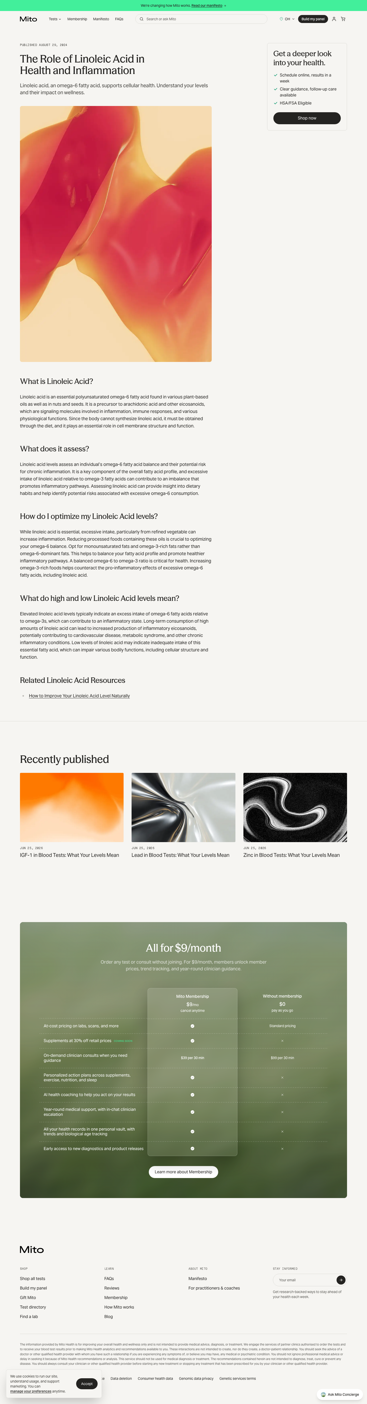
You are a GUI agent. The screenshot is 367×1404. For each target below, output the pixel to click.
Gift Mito (28, 1297)
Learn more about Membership (183, 1172)
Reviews (111, 1288)
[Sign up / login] (334, 19)
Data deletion (121, 1378)
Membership (77, 19)
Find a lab (29, 1316)
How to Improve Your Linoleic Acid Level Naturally (79, 696)
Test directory (33, 1307)
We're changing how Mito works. (181, 5)
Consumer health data (155, 1378)
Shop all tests (32, 1278)
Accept (87, 1384)
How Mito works (119, 1307)
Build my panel (313, 19)
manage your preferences (30, 1391)
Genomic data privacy (196, 1378)
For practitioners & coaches (214, 1288)
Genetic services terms (237, 1378)
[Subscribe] (341, 1280)
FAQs (119, 19)
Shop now (307, 118)
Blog (108, 1316)
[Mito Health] (32, 1249)
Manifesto (101, 19)
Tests (53, 19)
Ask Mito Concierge (343, 1394)
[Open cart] (343, 19)
